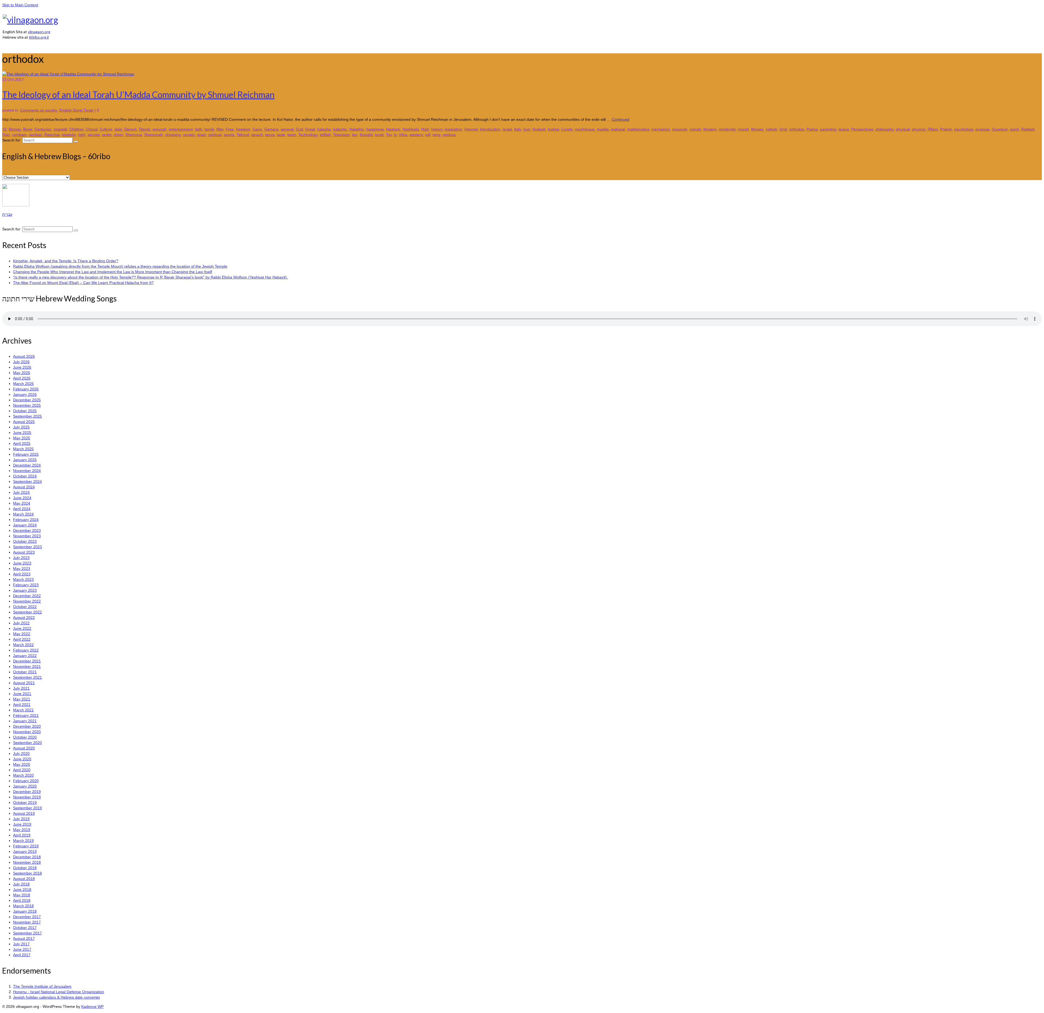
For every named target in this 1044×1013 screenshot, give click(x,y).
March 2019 (23, 840)
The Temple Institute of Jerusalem (42, 986)
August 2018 (24, 878)
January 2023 (25, 590)
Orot (783, 129)
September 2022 (27, 612)
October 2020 (25, 737)
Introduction (490, 129)
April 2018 (21, 900)
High (425, 129)
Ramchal (52, 134)
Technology (308, 134)
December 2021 (27, 661)
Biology (15, 129)
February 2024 (26, 519)
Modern (710, 129)
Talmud (243, 134)
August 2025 (24, 421)
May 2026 (21, 372)
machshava (585, 129)
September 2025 (27, 416)
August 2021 (24, 683)
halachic (340, 129)
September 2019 (27, 808)
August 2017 (24, 938)
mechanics (660, 129)
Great (310, 129)
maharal (618, 129)
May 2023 (21, 568)
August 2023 (24, 552)
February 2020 (26, 781)
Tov (389, 134)
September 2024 (27, 481)
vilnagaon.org (39, 31)
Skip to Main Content (20, 5)
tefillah (325, 134)
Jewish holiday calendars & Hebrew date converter (56, 997)
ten (355, 134)
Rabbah (1028, 129)
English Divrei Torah (76, 110)
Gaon (257, 129)
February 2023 (26, 585)
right (81, 134)
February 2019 (26, 846)
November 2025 (27, 405)
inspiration (453, 129)
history (436, 129)
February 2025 (26, 454)
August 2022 (24, 617)
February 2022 (26, 650)
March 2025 (23, 449)
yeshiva (449, 134)
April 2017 (21, 955)
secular (94, 134)
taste (281, 134)
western (416, 134)
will (427, 134)
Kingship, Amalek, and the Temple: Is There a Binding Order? (65, 261)
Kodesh (539, 129)
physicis (918, 129)
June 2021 (22, 693)
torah (379, 134)
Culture (106, 129)
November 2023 (27, 536)
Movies (757, 129)
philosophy (884, 129)
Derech (130, 129)
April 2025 (21, 443)
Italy (517, 129)
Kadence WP (92, 1006)
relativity (69, 134)
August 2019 (24, 813)
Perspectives (862, 129)
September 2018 (27, 873)
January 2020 (25, 786)
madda (603, 129)
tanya (270, 134)
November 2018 (27, 862)
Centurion (43, 129)
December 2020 (27, 726)
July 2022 (21, 623)
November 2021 (27, 666)
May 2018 (21, 895)
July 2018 (21, 884)
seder (106, 134)
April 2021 (21, 704)
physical (903, 129)
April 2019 (21, 835)
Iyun (526, 129)
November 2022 (27, 601)
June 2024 (22, 498)
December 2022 (27, 596)
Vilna (403, 134)
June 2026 (22, 367)
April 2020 (21, 770)
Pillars (933, 129)
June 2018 (22, 889)
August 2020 (24, 748)
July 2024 (21, 492)
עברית (7, 214)
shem (118, 134)
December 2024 (27, 465)
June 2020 (22, 759)
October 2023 (25, 541)
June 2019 (22, 824)
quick (1014, 129)
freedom (243, 129)
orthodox (796, 129)
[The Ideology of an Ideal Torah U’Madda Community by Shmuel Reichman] (68, 74)
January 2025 (25, 460)
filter (219, 129)
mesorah (679, 129)
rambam (19, 134)
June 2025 (22, 432)
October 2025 (25, 411)
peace (843, 129)
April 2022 (21, 639)
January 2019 (25, 851)
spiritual (215, 134)
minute (695, 129)
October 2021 (25, 672)
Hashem (393, 129)
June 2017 (22, 949)
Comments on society (38, 110)
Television (341, 134)
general (287, 129)
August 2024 (24, 487)
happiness (375, 129)
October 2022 (25, 606)
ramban (35, 134)
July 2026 (21, 362)
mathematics (638, 129)
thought (366, 134)
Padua (812, 129)
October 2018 (25, 868)
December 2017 (27, 917)
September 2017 (27, 933)
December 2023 (27, 530)
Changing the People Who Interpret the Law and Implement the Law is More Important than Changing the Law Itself (112, 272)
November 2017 (27, 922)
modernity (727, 129)
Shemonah (153, 134)
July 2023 (21, 557)
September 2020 (27, 742)
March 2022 (23, 645)
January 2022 (25, 655)
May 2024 (21, 503)
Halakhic (356, 129)
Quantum (1000, 129)
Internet (471, 129)
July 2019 (21, 819)
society (189, 134)
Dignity (144, 129)
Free (230, 129)
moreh (743, 129)
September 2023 (27, 547)
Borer (27, 129)
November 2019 (27, 797)
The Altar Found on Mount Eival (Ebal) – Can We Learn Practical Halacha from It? (83, 282)
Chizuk (92, 129)
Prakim (946, 129)
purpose (982, 129)
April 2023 (21, 574)
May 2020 (21, 764)
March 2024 (23, 514)
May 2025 (21, 438)
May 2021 (21, 699)
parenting (828, 129)
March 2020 (23, 775)
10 (4, 129)
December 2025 (27, 400)
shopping (173, 134)
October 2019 (25, 802)
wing (436, 134)
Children (76, 129)
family (209, 129)
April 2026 (21, 378)
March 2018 (23, 906)
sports (229, 134)
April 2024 (21, 509)
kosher (553, 129)
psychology (963, 129)
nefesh (771, 129)
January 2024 (25, 525)
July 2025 (21, 427)
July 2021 (21, 688)
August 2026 (24, 356)
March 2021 (23, 710)
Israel (507, 129)
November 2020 (27, 732)
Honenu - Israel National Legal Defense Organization (58, 992)
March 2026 (23, 383)
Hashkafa (411, 129)
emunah (160, 129)
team (291, 134)
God (299, 129)
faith (198, 129)
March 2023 (23, 579)
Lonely (567, 129)
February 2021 (26, 715)
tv (395, 134)
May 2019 (21, 829)
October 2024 (25, 476)
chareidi (60, 129)
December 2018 (27, 857)
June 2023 (22, 563)
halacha (324, 129)
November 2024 (27, 470)
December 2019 (27, 791)
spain (201, 134)
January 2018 (25, 911)
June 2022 (22, 628)
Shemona (133, 134)
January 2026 (25, 394)
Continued (620, 119)
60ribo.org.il (39, 37)
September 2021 (27, 677)
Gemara (271, 129)
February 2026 (26, 389)
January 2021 (25, 721)
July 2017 (21, 944)
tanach (257, 134)
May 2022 (21, 634)
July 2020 (21, 753)
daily (118, 129)
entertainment (181, 129)
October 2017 (25, 927)
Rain (6, 134)
